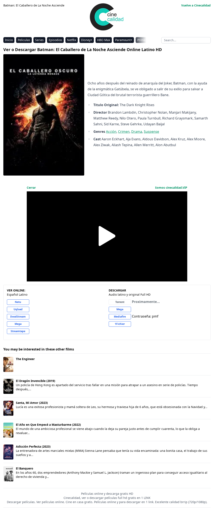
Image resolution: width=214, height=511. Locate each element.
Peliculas (24, 40)
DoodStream (18, 316)
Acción (111, 131)
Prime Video (145, 40)
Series (39, 40)
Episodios (55, 40)
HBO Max (103, 40)
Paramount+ (123, 40)
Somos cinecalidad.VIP (171, 188)
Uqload (18, 309)
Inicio (9, 40)
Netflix (71, 40)
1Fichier (120, 324)
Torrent (119, 302)
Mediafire (120, 316)
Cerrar (31, 188)
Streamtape (18, 331)
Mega (18, 324)
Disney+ (86, 40)
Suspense (151, 131)
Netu (18, 302)
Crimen (124, 131)
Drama (136, 131)
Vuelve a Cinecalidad (196, 5)
